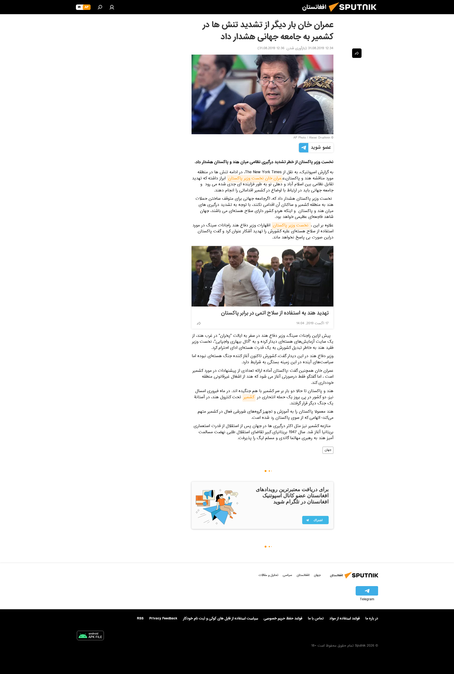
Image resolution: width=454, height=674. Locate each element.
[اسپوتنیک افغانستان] (354, 13)
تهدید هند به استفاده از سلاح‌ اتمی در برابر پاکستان (275, 313)
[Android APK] (90, 636)
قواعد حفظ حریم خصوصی (283, 618)
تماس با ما (316, 618)
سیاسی (287, 575)
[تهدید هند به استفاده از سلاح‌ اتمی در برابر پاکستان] (262, 276)
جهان (328, 450)
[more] (199, 323)
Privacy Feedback (163, 618)
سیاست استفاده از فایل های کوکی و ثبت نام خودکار (220, 618)
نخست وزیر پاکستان (291, 226)
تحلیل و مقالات (268, 575)
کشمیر (249, 398)
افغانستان (303, 575)
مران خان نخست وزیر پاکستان (254, 179)
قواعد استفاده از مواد (344, 618)
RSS (140, 618)
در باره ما (371, 618)
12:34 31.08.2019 (320, 48)
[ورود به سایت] (112, 7)
